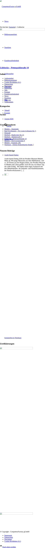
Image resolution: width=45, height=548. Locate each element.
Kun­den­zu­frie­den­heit (11, 94)
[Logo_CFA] (10, 6)
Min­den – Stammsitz (11, 129)
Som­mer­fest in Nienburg (12, 338)
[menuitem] (24, 535)
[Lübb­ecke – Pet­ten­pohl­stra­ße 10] (22, 30)
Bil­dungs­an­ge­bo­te (10, 80)
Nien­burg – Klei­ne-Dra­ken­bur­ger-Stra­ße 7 (19, 145)
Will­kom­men (8, 102)
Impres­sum (8, 88)
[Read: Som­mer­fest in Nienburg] (6, 175)
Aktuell (7, 110)
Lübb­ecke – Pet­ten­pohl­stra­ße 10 (14, 68)
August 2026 (8, 119)
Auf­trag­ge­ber (9, 78)
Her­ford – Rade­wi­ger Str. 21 (14, 135)
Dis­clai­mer (8, 86)
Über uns (7, 100)
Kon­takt (7, 92)
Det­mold (7, 133)
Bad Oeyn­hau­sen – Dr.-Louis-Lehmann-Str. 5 (20, 131)
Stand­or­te (7, 98)
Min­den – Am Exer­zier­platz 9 (14, 141)
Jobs (5, 90)
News (6, 96)
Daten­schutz (8, 84)
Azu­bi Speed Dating (11, 155)
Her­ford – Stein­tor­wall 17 (13, 137)
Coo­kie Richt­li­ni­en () (12, 82)
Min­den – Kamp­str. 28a (12, 143)
